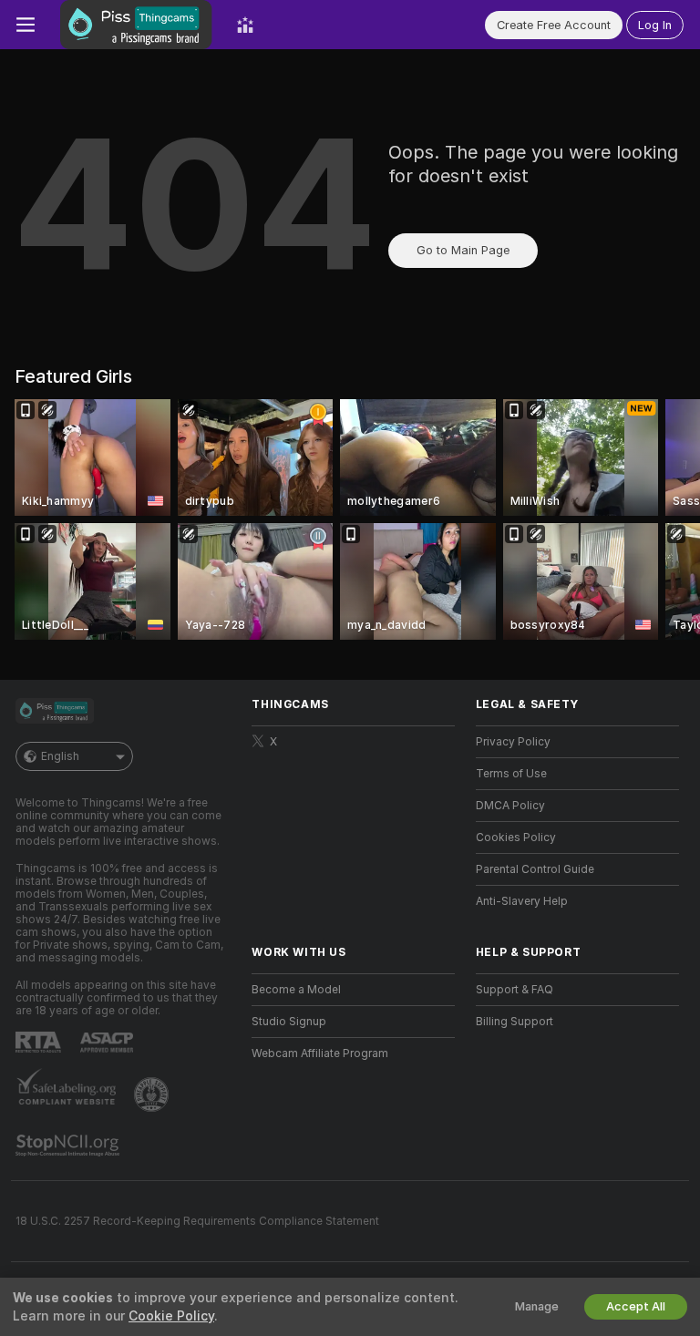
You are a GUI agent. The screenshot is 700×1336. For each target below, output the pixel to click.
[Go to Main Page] (136, 24)
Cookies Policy (516, 837)
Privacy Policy (513, 741)
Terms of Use (511, 773)
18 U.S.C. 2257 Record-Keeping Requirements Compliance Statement (197, 1221)
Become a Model (296, 989)
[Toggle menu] (25, 24)
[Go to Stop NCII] (69, 1145)
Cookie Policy (171, 1316)
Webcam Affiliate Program (320, 1053)
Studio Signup (289, 1021)
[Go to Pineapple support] (153, 1094)
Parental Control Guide (535, 869)
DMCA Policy (510, 805)
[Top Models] (245, 24)
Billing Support (514, 1021)
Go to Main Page (463, 250)
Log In (655, 25)
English (60, 756)
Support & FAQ (514, 989)
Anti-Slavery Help (522, 901)
